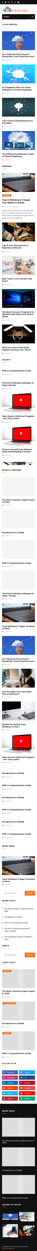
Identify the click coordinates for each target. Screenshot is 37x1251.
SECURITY (7, 971)
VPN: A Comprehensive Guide (16, 371)
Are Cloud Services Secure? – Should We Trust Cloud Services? (18, 55)
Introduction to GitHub (13, 532)
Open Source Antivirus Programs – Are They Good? (18, 417)
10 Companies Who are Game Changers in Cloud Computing (16, 88)
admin (17, 207)
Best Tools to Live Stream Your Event (17, 280)
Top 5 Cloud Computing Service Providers (17, 122)
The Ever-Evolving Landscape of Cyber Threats (18, 384)
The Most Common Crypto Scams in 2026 (18, 501)
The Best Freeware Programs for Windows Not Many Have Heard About (18, 314)
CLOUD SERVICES (9, 1003)
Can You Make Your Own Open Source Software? (17, 693)
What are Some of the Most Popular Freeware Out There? (16, 348)
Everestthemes (8, 1248)
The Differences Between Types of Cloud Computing (18, 155)
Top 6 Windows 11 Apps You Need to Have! (16, 201)
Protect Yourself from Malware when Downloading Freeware (17, 450)
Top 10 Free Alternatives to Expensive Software (15, 246)
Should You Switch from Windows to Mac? (14, 725)
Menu (7, 17)
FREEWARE (7, 195)
